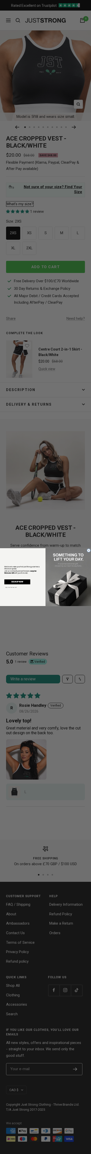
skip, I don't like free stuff (11, 587)
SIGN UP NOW (17, 581)
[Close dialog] (88, 550)
